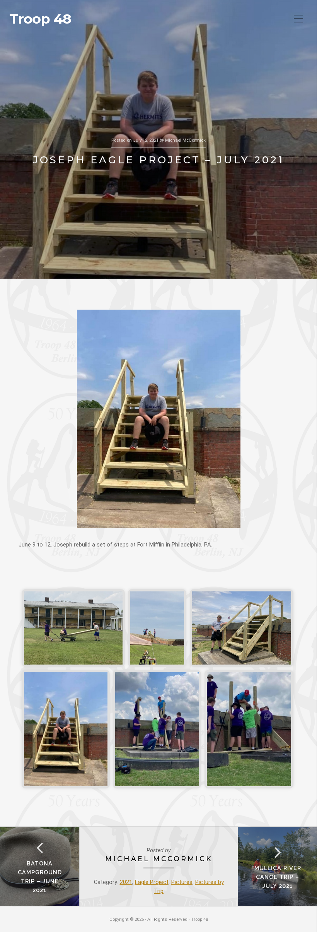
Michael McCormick (159, 859)
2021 (126, 882)
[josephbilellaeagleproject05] (157, 729)
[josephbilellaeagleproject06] (249, 729)
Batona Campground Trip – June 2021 (40, 876)
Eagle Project (152, 882)
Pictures (182, 882)
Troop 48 (40, 19)
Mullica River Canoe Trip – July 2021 (277, 877)
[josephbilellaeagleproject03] (241, 628)
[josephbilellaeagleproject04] (66, 729)
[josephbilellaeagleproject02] (157, 628)
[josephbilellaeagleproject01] (73, 628)
